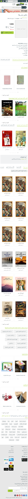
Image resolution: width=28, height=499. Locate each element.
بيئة (8, 421)
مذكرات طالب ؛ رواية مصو (7, 147)
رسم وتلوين (24, 432)
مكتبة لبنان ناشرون (22, 335)
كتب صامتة (17, 437)
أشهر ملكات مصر (21, 293)
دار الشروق (23, 339)
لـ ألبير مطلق (21, 149)
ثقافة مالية (21, 427)
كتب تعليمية (23, 437)
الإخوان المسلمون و (21, 117)
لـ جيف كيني (7, 149)
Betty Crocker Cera (7, 406)
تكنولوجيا (16, 424)
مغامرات (6, 437)
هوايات (17, 440)
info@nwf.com (24, 479)
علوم (2, 432)
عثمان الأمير (20, 195)
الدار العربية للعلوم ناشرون (21, 331)
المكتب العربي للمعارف (9, 347)
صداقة (18, 432)
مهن (2, 437)
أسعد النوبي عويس (7, 270)
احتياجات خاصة (23, 421)
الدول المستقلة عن (21, 193)
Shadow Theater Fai (20, 375)
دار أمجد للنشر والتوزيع (7, 331)
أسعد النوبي (20, 270)
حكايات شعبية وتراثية (21, 429)
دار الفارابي (11, 343)
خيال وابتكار (8, 429)
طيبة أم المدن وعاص (20, 268)
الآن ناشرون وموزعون (21, 347)
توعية (11, 424)
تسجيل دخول (24, 1)
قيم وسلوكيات (4, 435)
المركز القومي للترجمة (21, 343)
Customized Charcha (20, 406)
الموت (16, 421)
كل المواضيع (7, 416)
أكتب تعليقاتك (23, 159)
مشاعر (11, 437)
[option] (20, 79)
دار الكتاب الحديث (10, 335)
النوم (12, 421)
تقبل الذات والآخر (23, 424)
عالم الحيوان (7, 318)
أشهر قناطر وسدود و (7, 268)
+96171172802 (24, 478)
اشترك (10, 491)
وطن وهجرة (11, 440)
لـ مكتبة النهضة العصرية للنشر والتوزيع (19, 171)
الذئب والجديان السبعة (21, 147)
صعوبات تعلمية (12, 432)
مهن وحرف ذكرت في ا (7, 293)
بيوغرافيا (4, 421)
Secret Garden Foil (21, 89)
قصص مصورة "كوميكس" (22, 435)
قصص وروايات (12, 435)
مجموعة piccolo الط (7, 375)
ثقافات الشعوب (4, 424)
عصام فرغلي (24, 17)
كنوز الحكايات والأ (21, 318)
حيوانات (13, 429)
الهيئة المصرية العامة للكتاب (12, 339)
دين (2, 429)
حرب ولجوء (7, 427)
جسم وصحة (14, 427)
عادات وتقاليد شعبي (7, 117)
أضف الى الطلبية (8, 32)
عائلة (6, 432)
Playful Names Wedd (7, 89)
